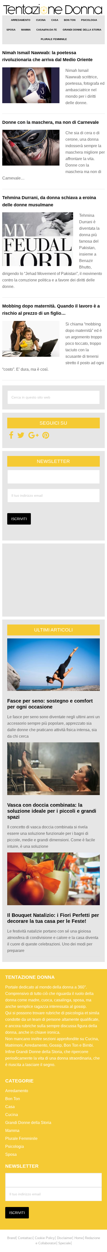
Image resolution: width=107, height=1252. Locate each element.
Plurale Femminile (21, 1138)
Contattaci (25, 1238)
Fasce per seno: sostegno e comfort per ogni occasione (50, 704)
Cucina (11, 1115)
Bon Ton (12, 1099)
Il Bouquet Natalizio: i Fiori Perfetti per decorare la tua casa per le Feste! (53, 918)
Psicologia (14, 1146)
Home (78, 1238)
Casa (10, 1107)
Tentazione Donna (53, 9)
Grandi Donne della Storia (28, 1122)
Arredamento (16, 1091)
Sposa (11, 1154)
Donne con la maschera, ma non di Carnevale (50, 122)
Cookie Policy (45, 1238)
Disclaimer (64, 1238)
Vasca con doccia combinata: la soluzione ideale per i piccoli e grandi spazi (51, 811)
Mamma (12, 1130)
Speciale (64, 1243)
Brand (11, 1238)
